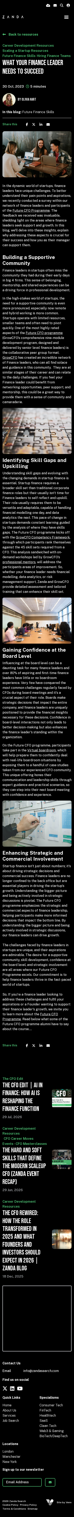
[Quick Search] (61, 6)
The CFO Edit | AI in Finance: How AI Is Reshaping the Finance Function (22, 1097)
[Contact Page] (55, 6)
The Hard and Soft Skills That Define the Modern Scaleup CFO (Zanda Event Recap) (24, 1166)
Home (7, 1405)
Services (9, 1415)
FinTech (45, 1410)
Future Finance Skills (19, 56)
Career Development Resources (28, 46)
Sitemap (33, 1508)
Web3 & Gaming (51, 1431)
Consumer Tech (51, 1405)
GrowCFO (9, 358)
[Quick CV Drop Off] (48, 6)
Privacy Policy (28, 1504)
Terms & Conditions (14, 1508)
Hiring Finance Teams (54, 56)
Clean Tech (47, 1426)
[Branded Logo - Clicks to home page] (12, 17)
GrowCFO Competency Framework (43, 537)
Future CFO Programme (31, 210)
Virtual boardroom (41, 750)
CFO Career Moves (19, 1139)
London (8, 1451)
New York (9, 1462)
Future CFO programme (44, 333)
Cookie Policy (10, 1504)
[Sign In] (68, 6)
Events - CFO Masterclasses (24, 1144)
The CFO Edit (12, 1079)
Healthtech (47, 1415)
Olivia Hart (29, 99)
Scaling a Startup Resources (25, 51)
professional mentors (19, 562)
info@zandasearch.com (41, 1371)
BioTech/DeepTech (53, 1436)
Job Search (10, 1421)
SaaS (43, 1421)
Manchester (11, 1457)
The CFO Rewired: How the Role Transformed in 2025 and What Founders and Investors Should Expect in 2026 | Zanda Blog (21, 1240)
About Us (9, 1410)
